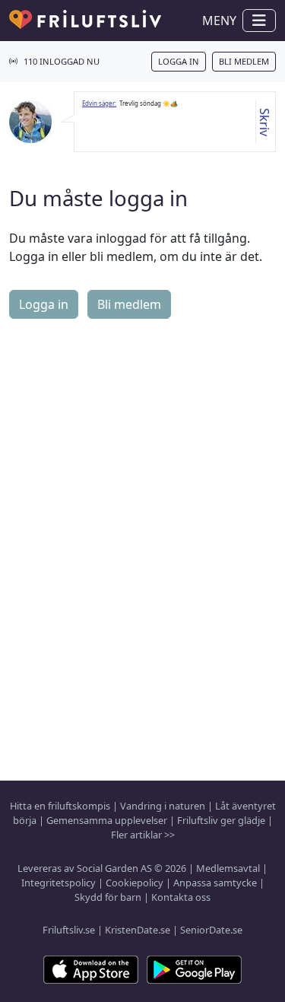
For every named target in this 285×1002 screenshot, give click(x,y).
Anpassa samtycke (215, 882)
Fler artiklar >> (143, 834)
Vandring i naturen (162, 806)
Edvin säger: (99, 103)
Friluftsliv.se (69, 930)
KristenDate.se (137, 930)
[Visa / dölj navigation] (259, 20)
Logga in (178, 61)
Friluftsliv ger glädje (221, 820)
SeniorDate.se (211, 930)
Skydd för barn (107, 897)
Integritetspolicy (58, 882)
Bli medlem (244, 61)
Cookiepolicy (134, 882)
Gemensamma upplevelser (106, 820)
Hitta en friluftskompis (60, 806)
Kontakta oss (181, 897)
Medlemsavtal (228, 868)
